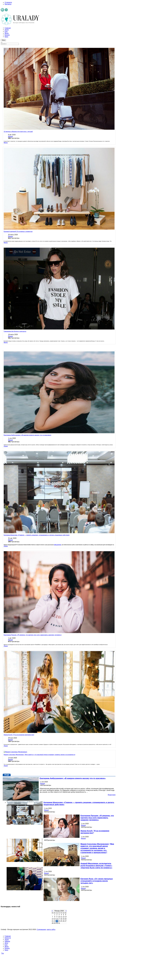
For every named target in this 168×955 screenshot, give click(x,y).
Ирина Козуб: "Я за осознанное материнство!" (19, 735)
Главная (8, 936)
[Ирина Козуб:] (25, 850)
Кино (6, 950)
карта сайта (51, 929)
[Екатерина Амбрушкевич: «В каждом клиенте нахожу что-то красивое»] (21, 789)
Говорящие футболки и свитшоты (15, 331)
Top (2, 953)
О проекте (8, 2)
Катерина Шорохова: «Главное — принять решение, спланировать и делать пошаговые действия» (37, 535)
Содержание (41, 929)
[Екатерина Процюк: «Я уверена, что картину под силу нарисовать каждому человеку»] (62, 826)
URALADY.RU (57, 544)
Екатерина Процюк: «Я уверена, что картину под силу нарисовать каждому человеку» (33, 635)
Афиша (7, 941)
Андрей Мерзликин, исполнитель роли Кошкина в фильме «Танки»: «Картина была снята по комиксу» (96, 865)
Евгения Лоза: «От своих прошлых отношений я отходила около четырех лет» (96, 881)
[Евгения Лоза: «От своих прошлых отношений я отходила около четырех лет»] (62, 889)
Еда (6, 945)
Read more (112, 795)
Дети (6, 943)
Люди (6, 446)
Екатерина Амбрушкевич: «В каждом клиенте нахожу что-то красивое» (27, 435)
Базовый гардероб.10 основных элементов (18, 231)
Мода (6, 142)
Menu (3, 40)
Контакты (8, 4)
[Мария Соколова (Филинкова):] (62, 855)
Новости (8, 938)
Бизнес (7, 948)
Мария (10, 136)
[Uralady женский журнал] (20, 24)
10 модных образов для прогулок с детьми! (18, 131)
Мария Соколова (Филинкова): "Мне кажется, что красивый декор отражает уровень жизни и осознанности (39, 754)
